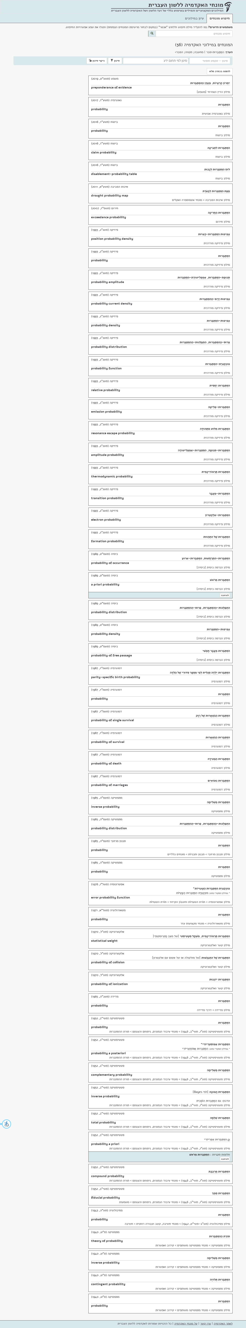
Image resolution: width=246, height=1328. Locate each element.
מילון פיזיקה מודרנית (217, 243)
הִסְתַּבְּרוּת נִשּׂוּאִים (219, 780)
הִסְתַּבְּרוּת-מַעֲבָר (219, 493)
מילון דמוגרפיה (220, 681)
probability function (106, 368)
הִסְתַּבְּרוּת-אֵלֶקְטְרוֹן (217, 515)
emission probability (106, 412)
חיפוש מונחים (220, 18)
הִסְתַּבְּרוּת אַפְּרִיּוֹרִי (215, 1139)
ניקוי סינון (98, 60)
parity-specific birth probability (115, 677)
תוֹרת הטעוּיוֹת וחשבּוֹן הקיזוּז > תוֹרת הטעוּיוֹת (177, 902)
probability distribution (109, 347)
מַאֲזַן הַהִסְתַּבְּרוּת (200, 83)
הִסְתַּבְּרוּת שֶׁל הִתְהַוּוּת (216, 537)
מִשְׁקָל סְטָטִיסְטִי (190, 936)
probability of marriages (109, 785)
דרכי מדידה (204, 1010)
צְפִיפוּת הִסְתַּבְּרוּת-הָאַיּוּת (214, 234)
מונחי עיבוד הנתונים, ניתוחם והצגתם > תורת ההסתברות (143, 1031)
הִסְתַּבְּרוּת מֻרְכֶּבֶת (219, 1171)
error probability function (110, 897)
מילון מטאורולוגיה (218, 923)
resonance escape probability (113, 433)
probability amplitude (107, 282)
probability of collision (108, 962)
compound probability (107, 1176)
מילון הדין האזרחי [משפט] (213, 92)
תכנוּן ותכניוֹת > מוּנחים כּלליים (185, 854)
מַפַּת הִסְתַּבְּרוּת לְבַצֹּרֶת (216, 191)
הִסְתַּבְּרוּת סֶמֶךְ (221, 1193)
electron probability (106, 520)
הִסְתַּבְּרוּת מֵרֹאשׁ (220, 580)
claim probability (103, 152)
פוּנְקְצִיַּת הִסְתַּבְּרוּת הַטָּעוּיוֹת (212, 888)
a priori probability (105, 584)
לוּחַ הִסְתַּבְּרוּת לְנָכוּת (217, 169)
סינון (116, 60)
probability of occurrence (110, 563)
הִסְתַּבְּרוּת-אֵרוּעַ (192, 558)
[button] (6, 1124)
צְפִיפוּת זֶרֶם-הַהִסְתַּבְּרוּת (214, 299)
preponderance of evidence (111, 87)
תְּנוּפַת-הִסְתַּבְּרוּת (219, 277)
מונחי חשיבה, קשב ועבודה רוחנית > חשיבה (151, 1224)
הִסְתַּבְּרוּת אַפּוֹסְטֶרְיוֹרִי (216, 1044)
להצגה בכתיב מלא (219, 71)
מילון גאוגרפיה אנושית (216, 114)
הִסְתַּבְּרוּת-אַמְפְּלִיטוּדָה (192, 450)
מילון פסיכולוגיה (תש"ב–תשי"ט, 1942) (206, 1224)
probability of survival (107, 742)
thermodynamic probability (112, 476)
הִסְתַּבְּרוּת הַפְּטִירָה (219, 759)
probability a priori (105, 1144)
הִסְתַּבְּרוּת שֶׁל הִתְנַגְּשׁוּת (215, 958)
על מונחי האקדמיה (185, 1323)
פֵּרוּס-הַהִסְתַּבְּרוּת (219, 342)
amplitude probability (107, 455)
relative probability (105, 390)
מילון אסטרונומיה (219, 902)
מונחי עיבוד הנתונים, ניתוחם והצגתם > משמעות (148, 1202)
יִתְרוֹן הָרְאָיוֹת (221, 83)
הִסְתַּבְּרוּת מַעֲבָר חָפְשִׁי (216, 651)
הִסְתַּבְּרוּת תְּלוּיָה (220, 1279)
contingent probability (108, 1284)
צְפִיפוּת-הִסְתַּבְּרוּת (218, 321)
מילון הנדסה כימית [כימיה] (213, 567)
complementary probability (111, 1075)
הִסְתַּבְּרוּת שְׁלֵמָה (220, 1118)
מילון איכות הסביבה (217, 200)
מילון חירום (223, 222)
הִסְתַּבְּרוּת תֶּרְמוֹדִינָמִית (216, 472)
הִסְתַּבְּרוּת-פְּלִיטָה (219, 407)
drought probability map (109, 195)
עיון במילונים (194, 18)
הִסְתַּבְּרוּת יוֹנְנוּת (219, 979)
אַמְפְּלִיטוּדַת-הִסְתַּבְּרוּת (192, 277)
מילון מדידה (222, 1010)
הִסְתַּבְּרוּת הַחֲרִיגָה (219, 213)
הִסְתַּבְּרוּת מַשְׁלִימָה (218, 802)
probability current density (111, 303)
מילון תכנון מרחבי (219, 854)
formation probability (107, 541)
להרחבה (225, 595)
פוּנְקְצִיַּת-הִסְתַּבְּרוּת (217, 364)
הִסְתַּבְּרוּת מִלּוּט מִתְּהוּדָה (215, 429)
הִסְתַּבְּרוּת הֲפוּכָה (219, 1092)
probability (99, 109)
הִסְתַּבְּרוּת (224, 104)
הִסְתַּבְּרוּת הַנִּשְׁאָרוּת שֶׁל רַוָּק (213, 716)
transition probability (107, 498)
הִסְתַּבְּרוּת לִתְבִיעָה (218, 148)
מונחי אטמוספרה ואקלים (187, 200)
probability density (105, 325)
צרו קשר (205, 1323)
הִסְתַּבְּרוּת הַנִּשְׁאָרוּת (218, 737)
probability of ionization (109, 984)
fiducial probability (105, 1198)
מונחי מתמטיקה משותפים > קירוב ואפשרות (181, 1245)
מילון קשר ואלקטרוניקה (215, 945)
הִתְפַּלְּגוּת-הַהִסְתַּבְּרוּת (193, 342)
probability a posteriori (108, 1053)
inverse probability (105, 807)
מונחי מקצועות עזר (192, 923)
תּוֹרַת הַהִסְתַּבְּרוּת (219, 1236)
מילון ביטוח (222, 135)
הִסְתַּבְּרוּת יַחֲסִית (219, 385)
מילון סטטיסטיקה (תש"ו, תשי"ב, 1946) (205, 1031)
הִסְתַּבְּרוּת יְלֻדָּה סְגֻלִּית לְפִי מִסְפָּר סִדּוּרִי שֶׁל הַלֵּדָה (200, 672)
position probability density (112, 239)
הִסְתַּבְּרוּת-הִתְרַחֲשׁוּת (217, 558)
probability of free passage (111, 655)
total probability (103, 1122)
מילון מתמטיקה (220, 811)
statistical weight (104, 941)
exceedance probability (108, 217)
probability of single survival (112, 720)
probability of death (106, 763)
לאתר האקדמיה (223, 1323)
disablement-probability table (114, 174)
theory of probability (107, 1241)
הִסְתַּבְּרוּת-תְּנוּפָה (219, 450)
